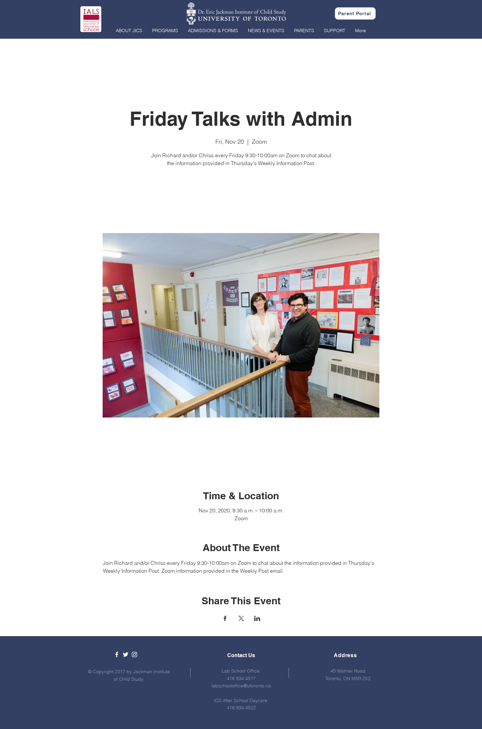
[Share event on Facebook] (225, 618)
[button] (129, 30)
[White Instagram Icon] (134, 654)
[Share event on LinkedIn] (257, 618)
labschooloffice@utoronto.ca (241, 686)
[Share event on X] (241, 618)
